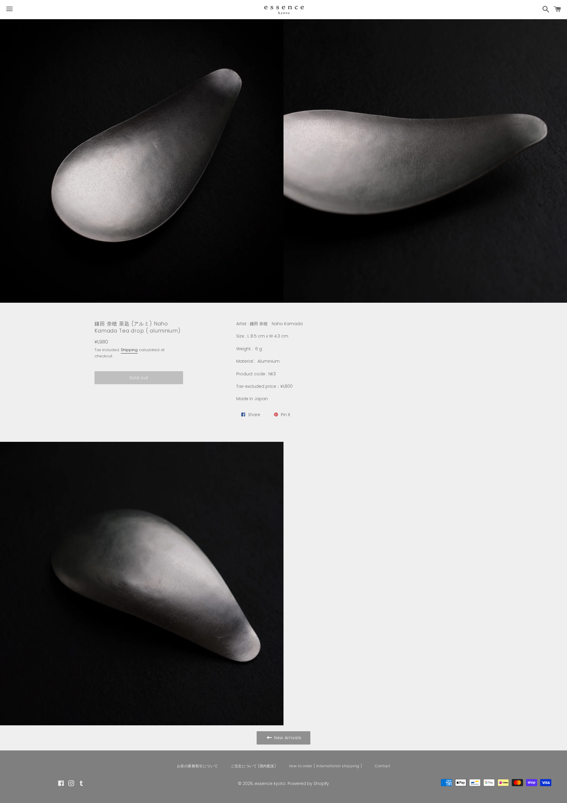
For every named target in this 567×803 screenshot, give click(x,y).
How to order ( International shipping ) (325, 765)
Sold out (139, 378)
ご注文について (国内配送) (253, 765)
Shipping (129, 350)
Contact (382, 765)
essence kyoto (270, 783)
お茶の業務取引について (197, 765)
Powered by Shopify (308, 783)
